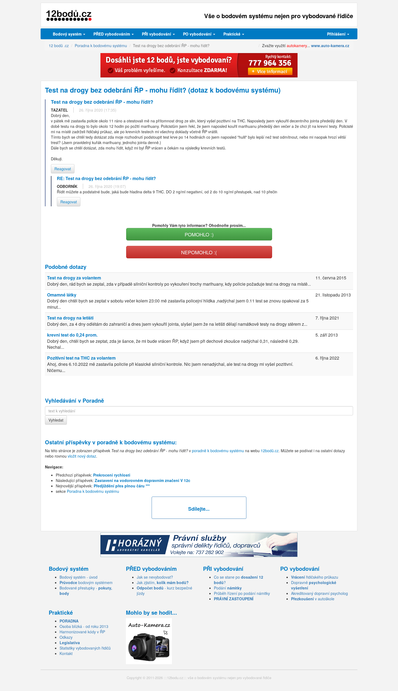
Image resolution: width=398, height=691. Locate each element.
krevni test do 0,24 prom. (72, 335)
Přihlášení (337, 34)
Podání (228, 588)
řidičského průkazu (314, 577)
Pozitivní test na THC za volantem (81, 358)
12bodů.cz (270, 450)
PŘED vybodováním (112, 34)
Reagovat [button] (62, 168)
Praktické (232, 34)
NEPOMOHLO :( (199, 252)
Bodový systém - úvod (78, 577)
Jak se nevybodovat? (155, 577)
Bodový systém (68, 34)
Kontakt (66, 653)
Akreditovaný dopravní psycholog (319, 593)
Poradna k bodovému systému (93, 491)
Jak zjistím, (163, 582)
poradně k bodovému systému (136, 442)
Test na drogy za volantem (74, 278)
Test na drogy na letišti (70, 318)
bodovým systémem (86, 582)
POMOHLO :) (199, 234)
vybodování (157, 34)
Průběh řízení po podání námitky (242, 593)
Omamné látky (61, 295)
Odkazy (66, 637)
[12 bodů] (69, 15)
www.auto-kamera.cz (330, 45)
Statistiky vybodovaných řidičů (85, 648)
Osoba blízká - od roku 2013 (84, 626)
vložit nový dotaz (82, 456)
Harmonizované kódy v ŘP (82, 631)
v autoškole (312, 598)
